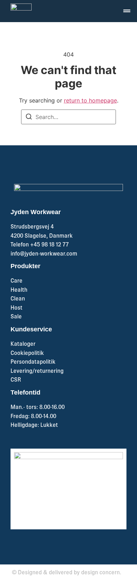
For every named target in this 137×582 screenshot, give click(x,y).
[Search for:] (68, 117)
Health (19, 289)
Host (16, 307)
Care (16, 280)
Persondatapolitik (33, 361)
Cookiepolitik (27, 353)
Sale (16, 316)
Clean (18, 298)
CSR (16, 379)
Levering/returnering (37, 371)
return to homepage (90, 100)
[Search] (29, 118)
